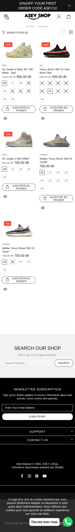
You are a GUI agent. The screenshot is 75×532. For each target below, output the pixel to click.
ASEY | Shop (38, 17)
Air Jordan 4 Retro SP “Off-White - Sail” (17, 71)
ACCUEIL (30, 26)
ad (41, 65)
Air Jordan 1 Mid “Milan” (16, 158)
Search (64, 362)
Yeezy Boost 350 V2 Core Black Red (55, 71)
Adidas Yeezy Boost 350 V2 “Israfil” (56, 160)
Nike (4, 65)
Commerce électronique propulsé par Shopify (38, 467)
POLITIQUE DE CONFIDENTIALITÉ (26, 523)
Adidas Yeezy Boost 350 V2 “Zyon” (18, 250)
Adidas (44, 154)
